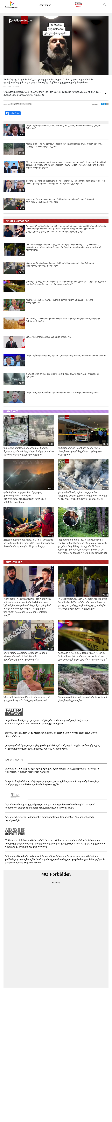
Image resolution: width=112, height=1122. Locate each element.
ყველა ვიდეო (45, 5)
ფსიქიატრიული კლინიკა (21, 104)
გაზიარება (14, 113)
